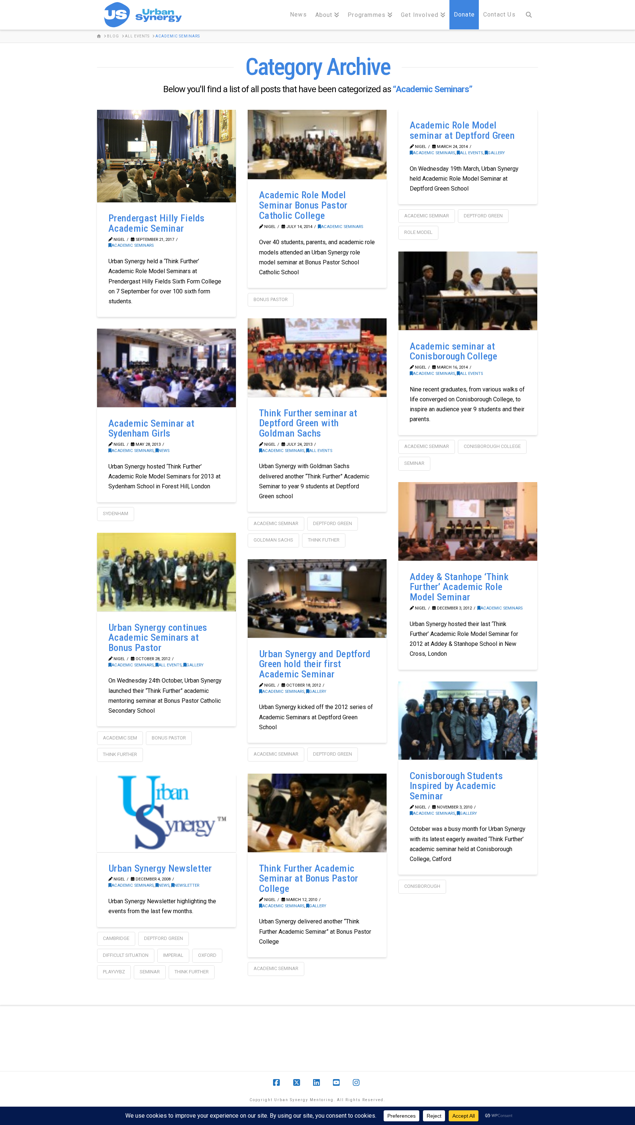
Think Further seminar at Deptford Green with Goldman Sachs (308, 423)
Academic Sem (120, 738)
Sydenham (115, 513)
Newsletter (186, 885)
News (163, 450)
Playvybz (114, 971)
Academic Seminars (132, 245)
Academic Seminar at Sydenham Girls (151, 428)
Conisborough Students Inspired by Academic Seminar (456, 786)
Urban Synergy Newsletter (160, 868)
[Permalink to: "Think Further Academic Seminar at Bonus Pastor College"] (317, 813)
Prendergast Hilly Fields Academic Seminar (156, 223)
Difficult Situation (125, 955)
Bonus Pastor (271, 299)
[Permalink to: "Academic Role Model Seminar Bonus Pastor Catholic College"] (317, 144)
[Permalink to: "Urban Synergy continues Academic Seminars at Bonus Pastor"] (166, 572)
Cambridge (116, 938)
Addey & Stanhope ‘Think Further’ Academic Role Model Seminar (459, 587)
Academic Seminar (426, 215)
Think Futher (324, 540)
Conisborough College (492, 446)
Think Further (120, 754)
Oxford (207, 955)
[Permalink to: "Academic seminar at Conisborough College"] (467, 291)
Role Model (418, 232)
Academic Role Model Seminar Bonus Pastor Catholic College (303, 205)
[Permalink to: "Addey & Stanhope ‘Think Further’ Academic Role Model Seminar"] (467, 521)
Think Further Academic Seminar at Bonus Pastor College (308, 878)
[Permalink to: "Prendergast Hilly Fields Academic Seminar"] (166, 156)
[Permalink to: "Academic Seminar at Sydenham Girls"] (166, 368)
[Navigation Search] (529, 14)
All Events (471, 153)
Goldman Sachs (273, 540)
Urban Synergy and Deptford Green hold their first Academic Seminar (314, 664)
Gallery (496, 153)
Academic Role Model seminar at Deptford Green (462, 130)
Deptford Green (483, 215)
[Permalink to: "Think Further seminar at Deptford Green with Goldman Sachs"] (317, 357)
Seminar (414, 463)
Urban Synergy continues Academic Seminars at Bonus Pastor (157, 637)
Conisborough (422, 886)
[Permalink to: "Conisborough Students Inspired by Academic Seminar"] (467, 720)
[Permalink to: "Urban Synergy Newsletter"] (166, 813)
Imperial (173, 955)
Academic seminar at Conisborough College (453, 351)
